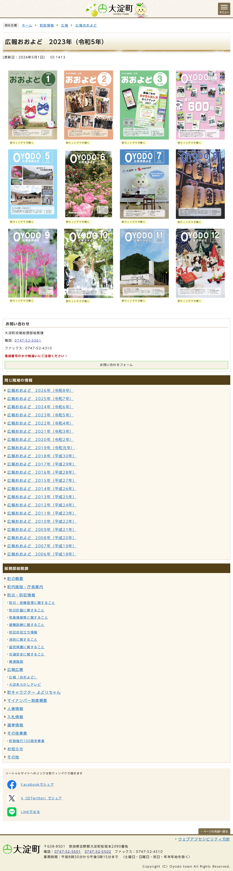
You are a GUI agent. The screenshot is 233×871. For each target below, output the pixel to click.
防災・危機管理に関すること (32, 602)
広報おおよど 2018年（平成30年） (41, 456)
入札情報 (15, 717)
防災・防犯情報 (21, 595)
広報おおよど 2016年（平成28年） (41, 472)
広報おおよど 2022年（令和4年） (40, 423)
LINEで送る (30, 811)
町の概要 (15, 579)
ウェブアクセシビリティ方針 (204, 839)
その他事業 (17, 733)
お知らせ (15, 749)
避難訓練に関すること (27, 624)
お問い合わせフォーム (116, 364)
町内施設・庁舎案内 (25, 587)
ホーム (27, 25)
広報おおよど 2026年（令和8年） (40, 390)
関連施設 (16, 661)
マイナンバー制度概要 (27, 700)
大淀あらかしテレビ (25, 684)
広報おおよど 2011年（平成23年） (41, 513)
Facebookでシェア (37, 784)
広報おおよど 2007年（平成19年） (41, 546)
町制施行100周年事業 (27, 741)
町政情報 (47, 25)
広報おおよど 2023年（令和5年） (40, 415)
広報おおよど (86, 25)
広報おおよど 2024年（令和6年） (40, 407)
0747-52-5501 (28, 340)
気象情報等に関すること (28, 617)
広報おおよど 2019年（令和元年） (41, 448)
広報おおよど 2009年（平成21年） (41, 529)
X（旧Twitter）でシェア (41, 798)
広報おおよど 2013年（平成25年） (41, 497)
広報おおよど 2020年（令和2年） (40, 439)
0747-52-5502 (98, 851)
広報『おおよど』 (23, 677)
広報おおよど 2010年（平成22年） (41, 521)
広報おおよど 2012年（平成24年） (41, 505)
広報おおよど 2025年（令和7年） (40, 398)
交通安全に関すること (27, 654)
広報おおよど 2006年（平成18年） (41, 554)
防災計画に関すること (27, 610)
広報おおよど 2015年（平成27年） (41, 480)
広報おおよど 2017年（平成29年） (41, 464)
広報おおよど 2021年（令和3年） (40, 431)
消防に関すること (23, 639)
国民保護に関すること (27, 647)
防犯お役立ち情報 (23, 632)
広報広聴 (15, 669)
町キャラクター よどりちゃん (34, 692)
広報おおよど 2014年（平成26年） (41, 489)
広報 (64, 25)
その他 (13, 757)
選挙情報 (15, 725)
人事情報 (15, 709)
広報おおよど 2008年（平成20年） (41, 538)
